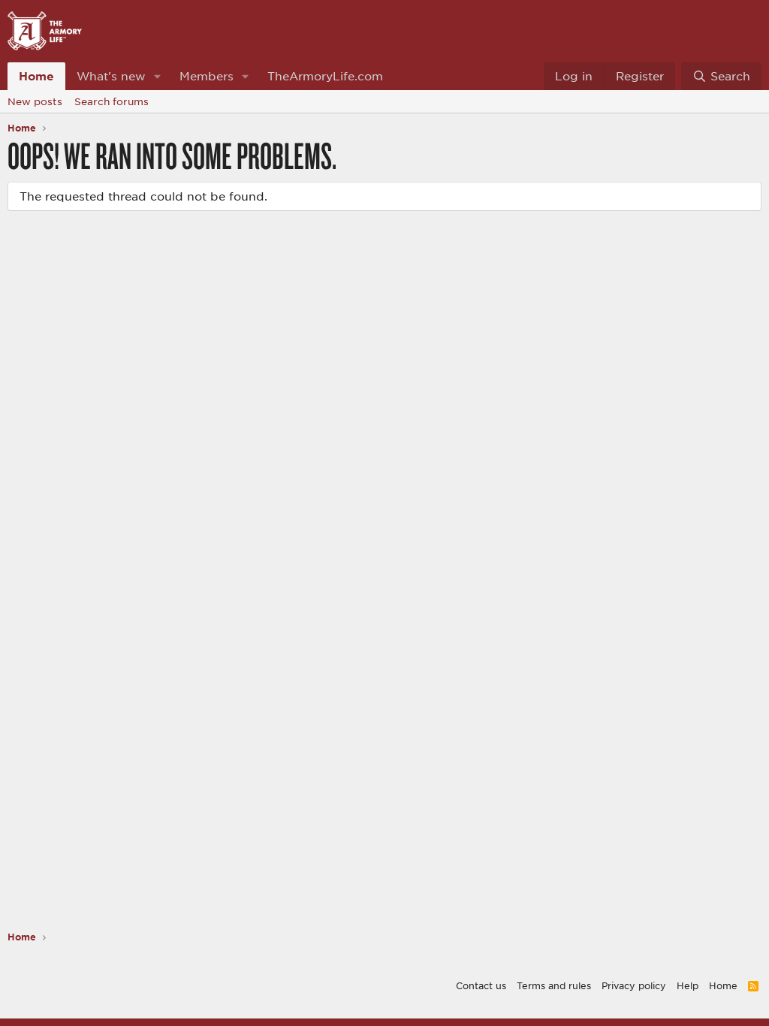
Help (687, 985)
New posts (35, 101)
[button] (157, 76)
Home (36, 76)
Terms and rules (554, 985)
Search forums (111, 101)
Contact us (481, 985)
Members (206, 76)
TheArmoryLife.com (325, 76)
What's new (111, 76)
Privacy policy (634, 985)
